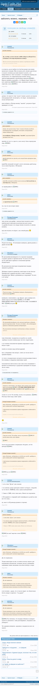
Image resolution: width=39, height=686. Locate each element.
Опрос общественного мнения (11, 642)
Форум (10, 8)
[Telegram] (19, 22)
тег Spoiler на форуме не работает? (13, 664)
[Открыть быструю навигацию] (37, 15)
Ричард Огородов (12, 217)
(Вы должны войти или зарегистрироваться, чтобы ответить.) (24, 635)
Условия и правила (34, 684)
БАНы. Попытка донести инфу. (12, 659)
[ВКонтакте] (14, 22)
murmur (9, 480)
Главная (4, 8)
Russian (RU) (4, 681)
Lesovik (9, 46)
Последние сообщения (7, 11)
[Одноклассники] (17, 22)
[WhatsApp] (22, 22)
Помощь (36, 681)
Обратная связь (29, 681)
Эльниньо (10, 253)
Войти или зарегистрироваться (29, 1)
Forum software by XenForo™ (7, 684)
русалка (9, 238)
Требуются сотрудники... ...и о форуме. (14, 647)
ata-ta (8, 92)
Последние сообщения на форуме (23, 8)
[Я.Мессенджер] (24, 22)
